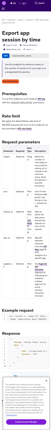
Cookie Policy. (11, 415)
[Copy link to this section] (29, 94)
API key (41, 98)
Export (21, 20)
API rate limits (25, 128)
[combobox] (41, 3)
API (3, 20)
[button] (25, 3)
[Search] (36, 3)
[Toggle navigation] (3, 8)
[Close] (46, 381)
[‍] (11, 3)
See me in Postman (10, 81)
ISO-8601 (29, 222)
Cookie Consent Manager (26, 422)
